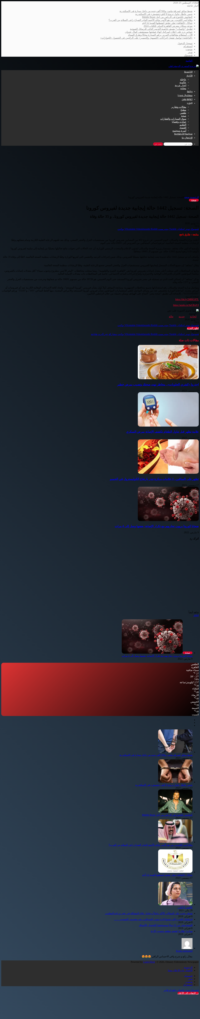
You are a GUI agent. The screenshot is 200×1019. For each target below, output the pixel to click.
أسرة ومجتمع (179, 130)
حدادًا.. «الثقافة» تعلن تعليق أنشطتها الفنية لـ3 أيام (167, 23)
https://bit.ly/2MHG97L (187, 299)
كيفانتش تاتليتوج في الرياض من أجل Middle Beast (167, 17)
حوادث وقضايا (179, 121)
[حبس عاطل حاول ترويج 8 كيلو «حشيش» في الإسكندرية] (175, 782)
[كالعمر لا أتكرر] (175, 904)
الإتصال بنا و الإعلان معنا (180, 970)
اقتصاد (183, 127)
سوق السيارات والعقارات (173, 118)
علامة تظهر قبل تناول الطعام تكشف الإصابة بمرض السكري (162, 431)
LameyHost (149, 962)
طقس (183, 113)
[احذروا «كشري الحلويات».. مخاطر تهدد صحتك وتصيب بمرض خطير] (168, 378)
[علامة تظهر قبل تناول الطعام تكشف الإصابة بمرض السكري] (168, 425)
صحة (183, 115)
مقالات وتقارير (178, 107)
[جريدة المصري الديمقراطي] (183, 66)
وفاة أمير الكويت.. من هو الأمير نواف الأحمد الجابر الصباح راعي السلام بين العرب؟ (150, 20)
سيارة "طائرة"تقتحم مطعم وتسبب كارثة (171, 931)
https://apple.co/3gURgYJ (186, 305)
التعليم (183, 124)
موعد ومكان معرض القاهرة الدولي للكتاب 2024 (168, 26)
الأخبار (189, 76)
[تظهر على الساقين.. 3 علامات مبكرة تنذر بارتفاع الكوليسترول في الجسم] (168, 473)
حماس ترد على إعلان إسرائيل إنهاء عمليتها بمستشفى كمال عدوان (158, 32)
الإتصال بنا (187, 138)
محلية (183, 88)
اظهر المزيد (193, 328)
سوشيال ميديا (185, 96)
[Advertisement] (100, 172)
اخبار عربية (180, 85)
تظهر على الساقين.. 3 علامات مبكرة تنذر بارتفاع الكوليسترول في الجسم (154, 479)
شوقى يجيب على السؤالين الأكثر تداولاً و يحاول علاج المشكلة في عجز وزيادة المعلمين (148, 913)
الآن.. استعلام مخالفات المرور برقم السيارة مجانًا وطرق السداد (160, 35)
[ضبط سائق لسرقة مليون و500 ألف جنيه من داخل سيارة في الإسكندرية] (175, 752)
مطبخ (183, 110)
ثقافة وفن (187, 100)
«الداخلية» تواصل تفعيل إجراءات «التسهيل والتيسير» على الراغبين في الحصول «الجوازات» (146, 38)
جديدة (182, 316)
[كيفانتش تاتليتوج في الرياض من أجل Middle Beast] (175, 812)
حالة (171, 316)
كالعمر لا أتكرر (185, 907)
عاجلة (183, 79)
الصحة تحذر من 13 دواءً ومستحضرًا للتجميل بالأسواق (165, 925)
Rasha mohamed (184, 951)
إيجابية (193, 316)
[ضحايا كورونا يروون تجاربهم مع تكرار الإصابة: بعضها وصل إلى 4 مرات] (168, 520)
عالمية (183, 82)
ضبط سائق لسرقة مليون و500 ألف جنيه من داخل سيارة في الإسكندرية (156, 11)
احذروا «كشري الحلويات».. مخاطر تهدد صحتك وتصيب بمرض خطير (158, 384)
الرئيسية (188, 72)
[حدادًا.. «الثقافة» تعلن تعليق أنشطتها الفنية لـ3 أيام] (175, 872)
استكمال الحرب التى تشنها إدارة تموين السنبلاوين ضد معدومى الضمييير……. (153, 919)
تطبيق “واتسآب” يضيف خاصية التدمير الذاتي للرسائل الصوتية (161, 29)
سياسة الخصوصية (183, 134)
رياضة (189, 92)
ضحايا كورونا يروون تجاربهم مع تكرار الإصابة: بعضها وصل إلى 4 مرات (157, 526)
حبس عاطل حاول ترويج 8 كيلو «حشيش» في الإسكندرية (163, 14)
